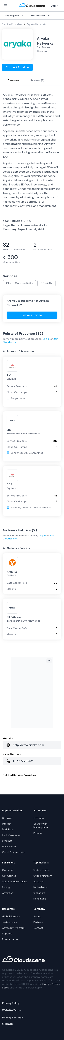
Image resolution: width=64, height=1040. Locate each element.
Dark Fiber (8, 829)
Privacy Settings (12, 1017)
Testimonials (9, 922)
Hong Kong (39, 898)
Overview (38, 818)
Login (54, 5)
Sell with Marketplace (14, 881)
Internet (6, 823)
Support (7, 933)
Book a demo (10, 939)
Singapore (39, 892)
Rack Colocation (11, 835)
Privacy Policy (11, 1003)
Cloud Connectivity (19, 283)
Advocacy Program (13, 927)
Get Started (9, 875)
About (37, 916)
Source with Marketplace (40, 825)
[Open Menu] (5, 5)
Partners (38, 922)
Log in (46, 338)
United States (41, 870)
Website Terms (12, 1010)
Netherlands (40, 887)
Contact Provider (17, 67)
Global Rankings (11, 916)
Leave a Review (32, 315)
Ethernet (7, 840)
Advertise (7, 892)
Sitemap (7, 1023)
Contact (38, 927)
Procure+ (38, 833)
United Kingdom (42, 875)
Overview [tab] (13, 80)
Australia (38, 881)
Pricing (6, 887)
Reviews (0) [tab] (37, 80)
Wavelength (9, 846)
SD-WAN (46, 283)
